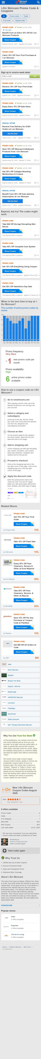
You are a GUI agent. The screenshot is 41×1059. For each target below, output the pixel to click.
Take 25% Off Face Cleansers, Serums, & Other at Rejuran (23, 593)
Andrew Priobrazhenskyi (18, 842)
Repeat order (20, 20)
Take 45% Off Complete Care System (18, 247)
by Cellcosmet (8, 552)
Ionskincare (6, 905)
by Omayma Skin (9, 530)
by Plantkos (7, 633)
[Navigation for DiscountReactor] (3, 2)
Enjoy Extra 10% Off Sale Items (16, 107)
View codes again (16, 851)
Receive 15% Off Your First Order (17, 87)
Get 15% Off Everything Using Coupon (19, 266)
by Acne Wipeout (9, 579)
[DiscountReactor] (21, 2)
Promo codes (14, 16)
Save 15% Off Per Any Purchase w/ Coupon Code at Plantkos (23, 620)
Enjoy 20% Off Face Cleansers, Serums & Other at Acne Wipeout (24, 566)
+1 (38, 44)
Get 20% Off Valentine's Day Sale (17, 286)
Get (34, 76)
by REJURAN (7, 606)
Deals (26, 16)
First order (7, 20)
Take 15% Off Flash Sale (24, 541)
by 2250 (6, 658)
